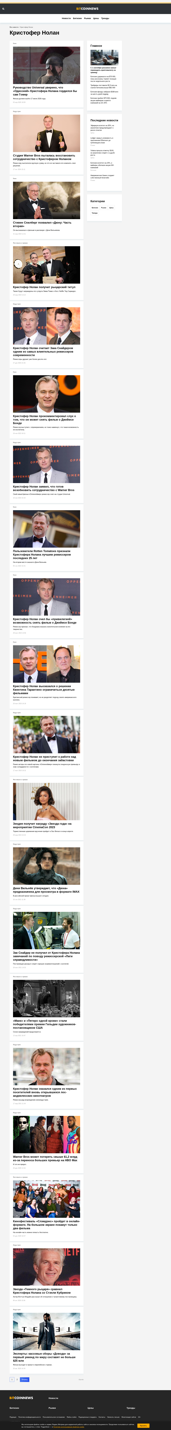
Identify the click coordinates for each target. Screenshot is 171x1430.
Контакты (102, 1417)
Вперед (25, 1379)
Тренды (105, 18)
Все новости (14, 27)
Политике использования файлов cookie (68, 1427)
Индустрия (17, 111)
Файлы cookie (71, 1417)
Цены (96, 18)
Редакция (13, 1417)
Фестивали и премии (20, 243)
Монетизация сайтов (129, 1417)
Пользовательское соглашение (54, 1417)
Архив (81, 1379)
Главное (96, 45)
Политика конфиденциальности (29, 1417)
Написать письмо (113, 1417)
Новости (66, 18)
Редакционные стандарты (88, 1417)
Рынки (87, 18)
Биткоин (77, 18)
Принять (143, 1426)
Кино (14, 43)
